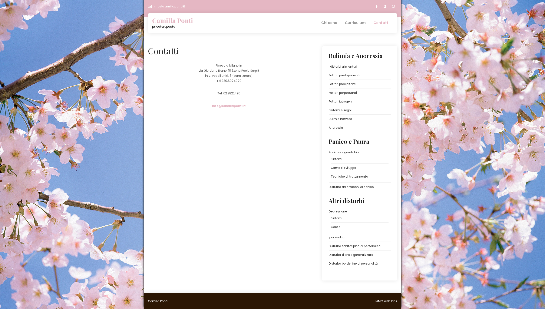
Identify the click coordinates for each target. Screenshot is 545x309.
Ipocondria (336, 237)
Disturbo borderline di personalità (353, 263)
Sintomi (336, 159)
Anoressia (336, 127)
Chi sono (329, 22)
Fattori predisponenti (344, 75)
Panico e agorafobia (344, 152)
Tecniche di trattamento (349, 176)
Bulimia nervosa (340, 119)
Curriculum (355, 22)
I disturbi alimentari (343, 66)
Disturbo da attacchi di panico (351, 187)
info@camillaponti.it (169, 6)
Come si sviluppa (343, 168)
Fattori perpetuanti (343, 93)
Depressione (338, 211)
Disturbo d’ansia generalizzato (351, 255)
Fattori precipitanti (342, 84)
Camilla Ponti (172, 20)
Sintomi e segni (340, 110)
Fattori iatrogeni (340, 101)
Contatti (381, 22)
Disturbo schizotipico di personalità (354, 246)
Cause (335, 227)
